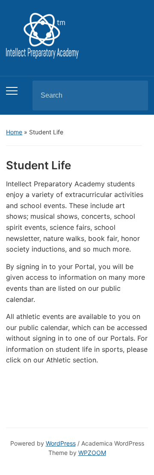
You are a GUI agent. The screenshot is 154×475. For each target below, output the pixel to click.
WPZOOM (92, 452)
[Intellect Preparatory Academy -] (42, 35)
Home (14, 132)
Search (134, 95)
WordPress (61, 443)
